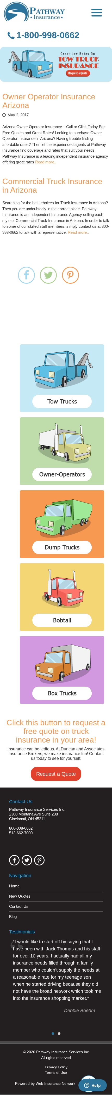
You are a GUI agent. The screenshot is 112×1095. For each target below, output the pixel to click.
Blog (13, 916)
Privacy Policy (56, 1067)
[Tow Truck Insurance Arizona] (56, 64)
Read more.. (45, 162)
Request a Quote (56, 774)
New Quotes (19, 896)
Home (14, 886)
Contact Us (18, 906)
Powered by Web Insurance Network (45, 1084)
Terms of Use (56, 1072)
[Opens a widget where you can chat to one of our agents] (92, 1085)
